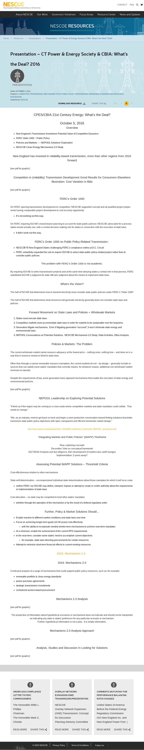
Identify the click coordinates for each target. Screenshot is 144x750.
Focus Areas (86, 14)
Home (6, 38)
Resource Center (106, 14)
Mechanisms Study (52, 94)
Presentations (35, 38)
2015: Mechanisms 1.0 (72, 553)
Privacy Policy (59, 745)
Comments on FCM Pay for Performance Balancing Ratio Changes (112, 695)
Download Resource (70, 103)
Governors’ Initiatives (64, 14)
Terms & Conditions (80, 745)
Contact (122, 4)
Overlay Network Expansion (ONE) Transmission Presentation (71, 695)
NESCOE (21, 5)
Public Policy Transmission (75, 94)
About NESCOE (24, 14)
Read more (20, 729)
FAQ (132, 4)
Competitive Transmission (30, 94)
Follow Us (99, 745)
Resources (18, 38)
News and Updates (130, 14)
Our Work (42, 14)
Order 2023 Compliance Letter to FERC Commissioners (27, 695)
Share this (98, 103)
